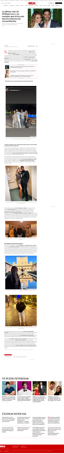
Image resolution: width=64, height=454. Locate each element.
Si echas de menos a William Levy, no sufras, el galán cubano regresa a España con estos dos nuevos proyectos (24, 398)
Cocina (26, 5)
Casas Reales (11, 5)
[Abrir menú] (2, 3)
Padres (53, 5)
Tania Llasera (21, 0)
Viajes (45, 5)
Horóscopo (57, 5)
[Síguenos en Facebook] (2, 451)
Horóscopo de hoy (60, 0)
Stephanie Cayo (17, 0)
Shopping (36, 5)
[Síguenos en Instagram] (0, 451)
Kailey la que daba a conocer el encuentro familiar (26, 345)
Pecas (32, 0)
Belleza (21, 5)
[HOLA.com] (32, 3)
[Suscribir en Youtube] (7, 451)
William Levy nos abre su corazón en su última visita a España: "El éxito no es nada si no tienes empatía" (9, 398)
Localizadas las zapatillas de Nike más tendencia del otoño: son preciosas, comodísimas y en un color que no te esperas (21, 76)
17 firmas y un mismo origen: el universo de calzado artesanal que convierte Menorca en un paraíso (22, 67)
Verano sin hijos (56, 0)
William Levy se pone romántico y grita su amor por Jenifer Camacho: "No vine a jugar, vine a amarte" (54, 398)
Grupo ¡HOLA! (24, 447)
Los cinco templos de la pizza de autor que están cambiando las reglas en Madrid (8, 430)
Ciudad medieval (50, 0)
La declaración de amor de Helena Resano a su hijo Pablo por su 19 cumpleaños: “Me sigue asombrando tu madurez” (23, 420)
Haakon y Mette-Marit (11, 0)
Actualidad (5, 5)
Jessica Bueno (6, 0)
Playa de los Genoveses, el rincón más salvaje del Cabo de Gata (23, 429)
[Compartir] (36, 46)
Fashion (17, 5)
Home (29, 7)
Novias (48, 5)
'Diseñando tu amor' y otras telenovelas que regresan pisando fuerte (19, 81)
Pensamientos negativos (27, 0)
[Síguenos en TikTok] (6, 451)
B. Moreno (6, 45)
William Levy (8, 356)
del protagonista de (27, 335)
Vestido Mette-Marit (36, 0)
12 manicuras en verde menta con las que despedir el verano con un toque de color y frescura (8, 419)
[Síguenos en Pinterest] (9, 451)
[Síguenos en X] (4, 451)
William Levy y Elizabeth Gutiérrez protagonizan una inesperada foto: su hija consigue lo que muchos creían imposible (39, 399)
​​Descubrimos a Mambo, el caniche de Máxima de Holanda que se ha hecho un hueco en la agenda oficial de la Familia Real (54, 420)
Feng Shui (46, 0)
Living (41, 5)
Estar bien (31, 5)
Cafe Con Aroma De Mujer (19, 356)
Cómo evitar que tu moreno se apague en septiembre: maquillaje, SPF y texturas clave (23, 71)
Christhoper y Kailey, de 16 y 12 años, (27, 160)
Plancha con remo (41, 0)
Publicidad (15, 447)
